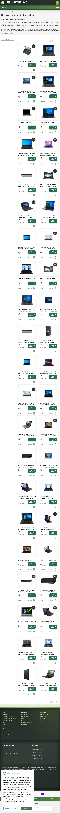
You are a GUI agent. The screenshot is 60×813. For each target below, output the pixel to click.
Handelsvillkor (24, 716)
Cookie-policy (43, 718)
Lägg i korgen (31, 65)
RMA (22, 718)
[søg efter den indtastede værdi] (57, 3)
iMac (4, 726)
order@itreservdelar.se (14, 753)
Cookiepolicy (6, 804)
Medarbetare (43, 716)
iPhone (4, 722)
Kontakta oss (24, 714)
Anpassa (7, 808)
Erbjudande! (5, 714)
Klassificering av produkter (7, 33)
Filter (7, 39)
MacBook (5, 728)
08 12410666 (11, 749)
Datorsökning (9, 11)
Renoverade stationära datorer (10, 716)
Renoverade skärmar (8, 720)
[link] (6, 7)
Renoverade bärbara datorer (9, 718)
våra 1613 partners (10, 777)
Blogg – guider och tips (26, 722)
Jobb (41, 720)
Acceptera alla (26, 808)
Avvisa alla (16, 808)
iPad (4, 724)
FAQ (22, 720)
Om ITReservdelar (44, 714)
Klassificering (24, 724)
